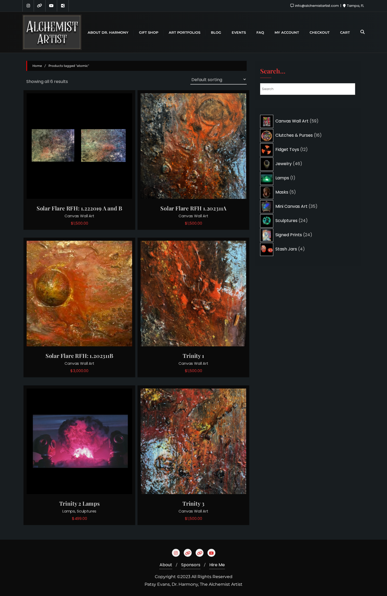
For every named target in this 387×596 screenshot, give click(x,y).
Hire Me (217, 565)
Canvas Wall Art (79, 216)
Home (37, 66)
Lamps (68, 511)
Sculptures (86, 511)
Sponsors (190, 565)
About (166, 565)
